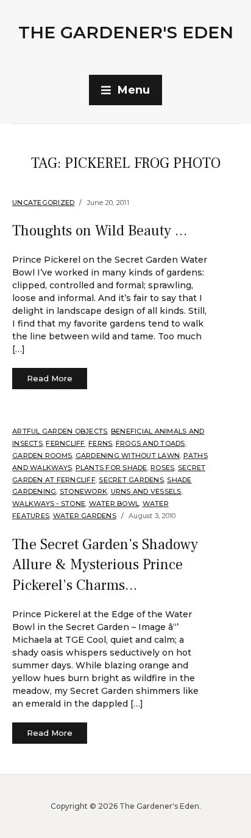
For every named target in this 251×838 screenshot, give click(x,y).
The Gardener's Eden (125, 32)
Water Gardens (84, 515)
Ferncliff (65, 443)
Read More (49, 378)
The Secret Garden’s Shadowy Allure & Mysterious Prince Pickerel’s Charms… (105, 565)
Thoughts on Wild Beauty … (100, 230)
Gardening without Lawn (128, 455)
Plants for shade (111, 467)
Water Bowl (114, 503)
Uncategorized (43, 202)
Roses (162, 467)
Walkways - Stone (48, 503)
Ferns (100, 443)
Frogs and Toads (150, 443)
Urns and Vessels (146, 491)
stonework (83, 491)
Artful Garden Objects (59, 431)
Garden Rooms (42, 455)
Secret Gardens (131, 480)
